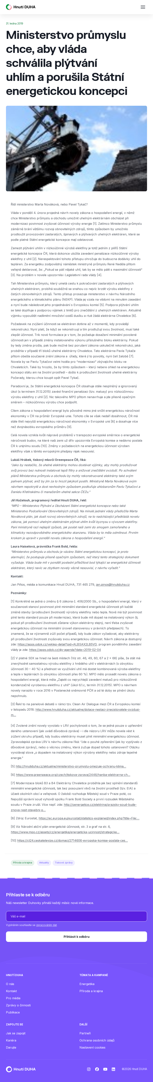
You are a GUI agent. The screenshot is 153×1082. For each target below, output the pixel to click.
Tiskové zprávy (64, 862)
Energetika (86, 984)
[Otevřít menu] (143, 7)
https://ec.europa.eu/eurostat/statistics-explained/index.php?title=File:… (89, 818)
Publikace (13, 1012)
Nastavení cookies (92, 1047)
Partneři (85, 1033)
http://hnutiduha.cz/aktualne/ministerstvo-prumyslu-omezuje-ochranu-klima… (71, 766)
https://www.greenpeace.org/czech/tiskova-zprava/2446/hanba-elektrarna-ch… (73, 775)
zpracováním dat (46, 925)
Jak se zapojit (15, 1033)
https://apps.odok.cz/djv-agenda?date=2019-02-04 (65, 650)
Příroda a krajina (22, 862)
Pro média (13, 998)
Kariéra (11, 1040)
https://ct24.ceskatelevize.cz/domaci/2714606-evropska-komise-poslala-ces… (72, 840)
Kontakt (11, 991)
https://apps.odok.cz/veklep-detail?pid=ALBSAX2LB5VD (57, 644)
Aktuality (44, 862)
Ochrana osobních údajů (96, 1040)
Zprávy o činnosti (18, 1005)
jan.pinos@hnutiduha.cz (113, 584)
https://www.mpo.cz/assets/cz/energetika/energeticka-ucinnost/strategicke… (65, 832)
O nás (10, 984)
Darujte (11, 1047)
